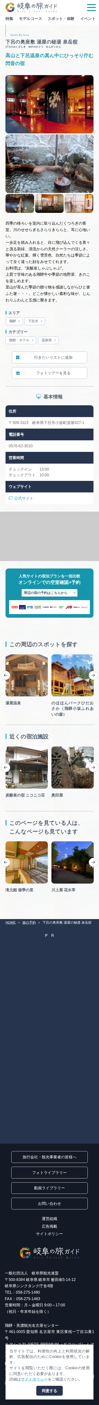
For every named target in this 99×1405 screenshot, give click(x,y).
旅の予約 (29, 922)
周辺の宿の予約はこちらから (46, 593)
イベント (88, 19)
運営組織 (49, 1219)
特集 (9, 19)
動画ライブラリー (49, 1188)
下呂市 (33, 321)
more (10, 656)
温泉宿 (47, 340)
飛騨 (12, 321)
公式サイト (23, 498)
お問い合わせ (49, 1204)
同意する (49, 1391)
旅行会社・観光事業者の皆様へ (49, 1157)
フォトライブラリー (49, 1173)
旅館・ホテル (19, 340)
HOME (11, 922)
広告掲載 (49, 1226)
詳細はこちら (17, 843)
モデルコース (30, 19)
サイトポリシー (49, 1234)
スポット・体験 (61, 19)
